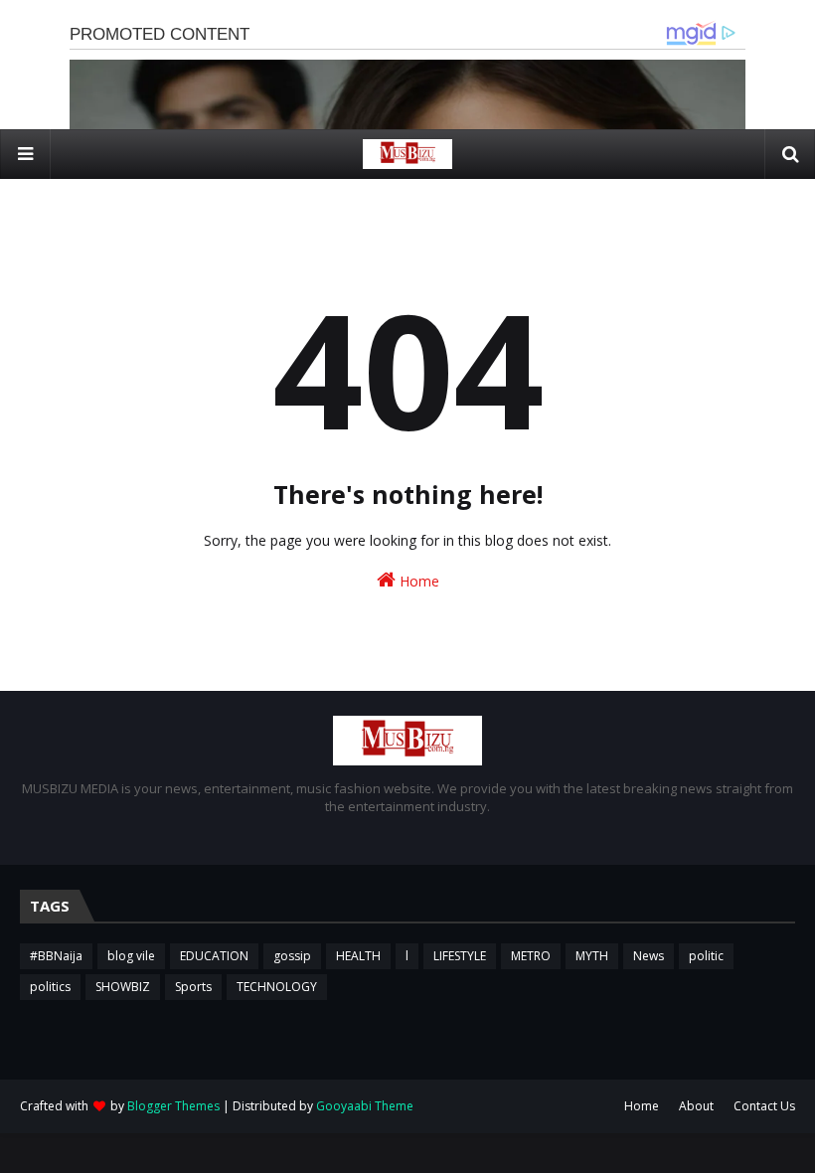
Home (417, 581)
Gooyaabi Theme (364, 1105)
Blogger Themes (173, 1105)
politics (50, 986)
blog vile (131, 955)
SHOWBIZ (122, 986)
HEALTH (358, 955)
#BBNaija (56, 955)
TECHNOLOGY (277, 986)
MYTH (591, 955)
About (696, 1105)
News (648, 955)
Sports (193, 986)
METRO (531, 955)
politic (706, 955)
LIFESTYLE (459, 955)
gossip (292, 955)
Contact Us (764, 1105)
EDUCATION (214, 955)
